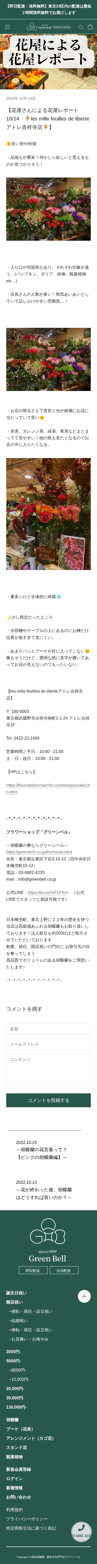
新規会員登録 (18, 1469)
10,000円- (20, 1379)
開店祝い (14, 1302)
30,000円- (15, 1398)
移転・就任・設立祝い (32, 1311)
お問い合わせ (18, 1497)
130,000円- (16, 1407)
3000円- (13, 1351)
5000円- (13, 1361)
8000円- (18, 1370)
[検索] (81, 26)
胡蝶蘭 (12, 1420)
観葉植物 (14, 1457)
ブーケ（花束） (20, 1429)
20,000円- (15, 1388)
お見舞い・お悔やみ (30, 1339)
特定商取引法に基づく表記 (31, 1528)
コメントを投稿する (49, 1100)
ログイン (14, 1478)
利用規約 (14, 1509)
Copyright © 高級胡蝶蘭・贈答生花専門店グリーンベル (48, 1557)
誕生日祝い (16, 1293)
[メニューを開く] (7, 27)
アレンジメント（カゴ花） (31, 1438)
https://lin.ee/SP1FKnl (48, 892)
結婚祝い (19, 1320)
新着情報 (14, 1488)
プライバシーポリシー (27, 1519)
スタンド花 (16, 1447)
